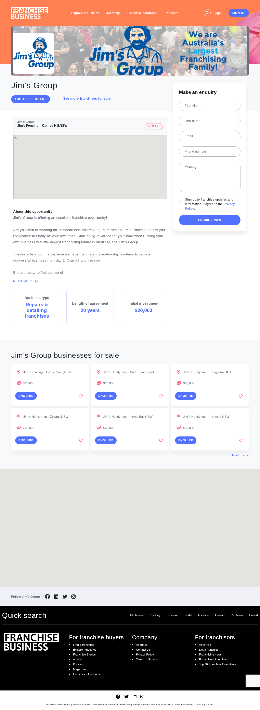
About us (141, 644)
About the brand (30, 99)
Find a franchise (83, 644)
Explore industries (85, 13)
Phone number (195, 151)
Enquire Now (209, 219)
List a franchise (209, 649)
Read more (23, 281)
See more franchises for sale (86, 98)
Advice (77, 659)
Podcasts (172, 13)
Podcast (78, 664)
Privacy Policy (145, 654)
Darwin (219, 615)
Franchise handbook (142, 13)
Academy (113, 13)
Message (191, 167)
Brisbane (172, 615)
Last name (192, 121)
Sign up (239, 12)
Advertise (205, 644)
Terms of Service (147, 659)
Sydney (155, 615)
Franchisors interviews (213, 659)
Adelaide (203, 615)
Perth (188, 615)
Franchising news (210, 654)
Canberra (237, 615)
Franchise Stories (84, 654)
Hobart (253, 615)
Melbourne (137, 615)
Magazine (79, 669)
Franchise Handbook (86, 674)
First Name (192, 106)
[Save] (81, 396)
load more (240, 455)
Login (217, 13)
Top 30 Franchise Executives (217, 664)
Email (188, 136)
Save (156, 126)
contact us (193, 704)
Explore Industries (84, 649)
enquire (26, 395)
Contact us (143, 649)
